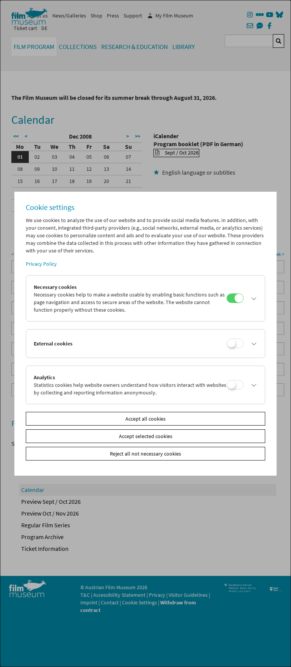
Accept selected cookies (145, 436)
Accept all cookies (145, 418)
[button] (252, 298)
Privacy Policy (41, 263)
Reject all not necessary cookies (145, 453)
